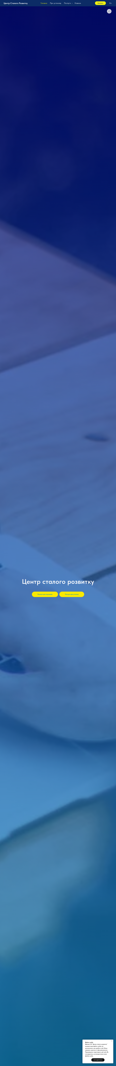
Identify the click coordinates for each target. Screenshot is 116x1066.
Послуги (67, 3)
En (110, 3)
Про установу (55, 3)
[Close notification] (112, 1041)
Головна (44, 3)
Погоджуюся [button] (98, 1060)
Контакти (100, 3)
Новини (78, 3)
